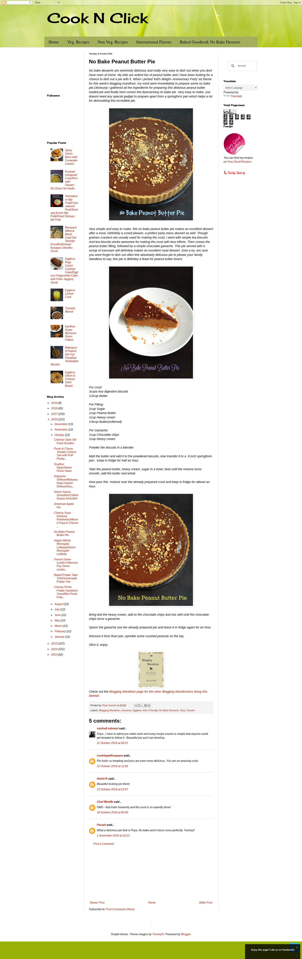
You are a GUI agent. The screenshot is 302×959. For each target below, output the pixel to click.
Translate (236, 96)
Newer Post (97, 902)
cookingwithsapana (110, 755)
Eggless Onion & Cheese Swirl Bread (70, 379)
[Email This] (136, 705)
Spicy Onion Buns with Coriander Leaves (71, 157)
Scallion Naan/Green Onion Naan (63, 467)
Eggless (137, 710)
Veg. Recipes (78, 42)
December (61, 424)
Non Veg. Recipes (113, 42)
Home (54, 42)
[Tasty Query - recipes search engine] (234, 175)
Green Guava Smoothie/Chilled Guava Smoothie (66, 495)
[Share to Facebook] (146, 705)
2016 (54, 419)
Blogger (185, 934)
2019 (54, 402)
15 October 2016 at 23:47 (112, 789)
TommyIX (158, 934)
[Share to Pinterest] (149, 705)
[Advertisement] (151, 873)
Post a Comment (103, 843)
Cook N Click (97, 17)
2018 (54, 408)
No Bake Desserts (169, 710)
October (60, 434)
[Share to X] (142, 705)
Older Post (205, 902)
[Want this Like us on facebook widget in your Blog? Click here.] (297, 955)
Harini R (102, 778)
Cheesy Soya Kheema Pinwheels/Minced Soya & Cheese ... (66, 519)
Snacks (191, 710)
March (59, 625)
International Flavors (153, 42)
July (57, 609)
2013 (54, 654)
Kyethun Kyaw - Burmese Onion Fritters (70, 333)
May (57, 620)
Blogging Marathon (109, 710)
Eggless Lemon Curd (70, 293)
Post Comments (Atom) (120, 909)
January (60, 636)
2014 (54, 649)
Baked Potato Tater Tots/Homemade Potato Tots (66, 578)
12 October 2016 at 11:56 (112, 766)
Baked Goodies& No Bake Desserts (210, 42)
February (60, 631)
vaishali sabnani (107, 728)
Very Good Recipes (239, 161)
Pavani (101, 824)
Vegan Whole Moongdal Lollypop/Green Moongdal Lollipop (65, 547)
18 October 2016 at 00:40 (112, 812)
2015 (54, 643)
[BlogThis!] (139, 705)
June (58, 615)
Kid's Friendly (150, 710)
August (59, 604)
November (61, 429)
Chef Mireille (105, 801)
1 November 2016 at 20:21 (113, 835)
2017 (54, 413)
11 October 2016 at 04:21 (112, 742)
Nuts (182, 710)
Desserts (126, 710)
